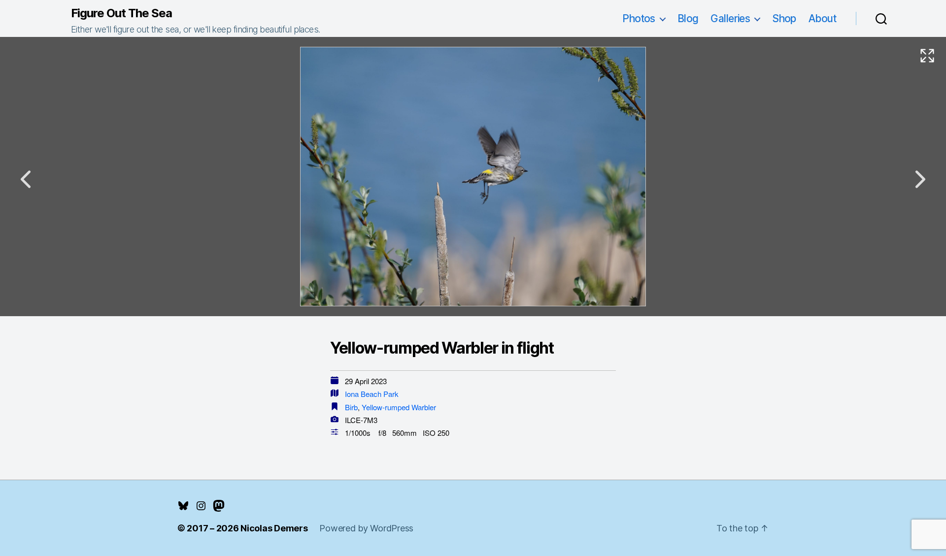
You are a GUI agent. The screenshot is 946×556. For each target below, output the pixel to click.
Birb (351, 407)
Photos (638, 18)
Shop (784, 18)
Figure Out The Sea (121, 13)
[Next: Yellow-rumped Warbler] (920, 179)
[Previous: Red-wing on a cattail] (25, 179)
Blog (688, 18)
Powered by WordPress (366, 528)
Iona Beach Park (372, 394)
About (822, 18)
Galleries (730, 18)
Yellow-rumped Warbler (399, 407)
